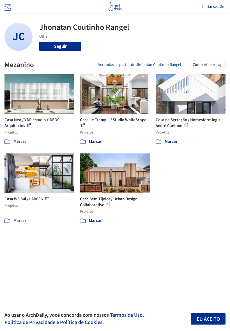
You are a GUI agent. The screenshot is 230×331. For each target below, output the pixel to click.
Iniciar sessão (213, 7)
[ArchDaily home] (115, 6)
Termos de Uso (126, 315)
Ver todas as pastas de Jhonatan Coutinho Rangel (139, 65)
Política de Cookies (81, 322)
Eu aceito (208, 319)
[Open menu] (7, 7)
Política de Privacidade (29, 322)
